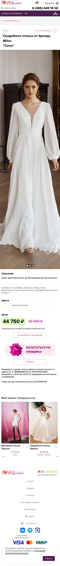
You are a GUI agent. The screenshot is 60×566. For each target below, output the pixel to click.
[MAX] (37, 530)
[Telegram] (30, 530)
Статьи (30, 481)
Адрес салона (10, 8)
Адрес (31, 516)
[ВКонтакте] (22, 530)
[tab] (27, 265)
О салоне (30, 495)
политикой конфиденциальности (25, 552)
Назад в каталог (12, 21)
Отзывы (30, 488)
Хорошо (49, 558)
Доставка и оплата (30, 502)
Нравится (27, 447)
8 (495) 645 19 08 (45, 8)
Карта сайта (30, 509)
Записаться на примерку (38, 350)
